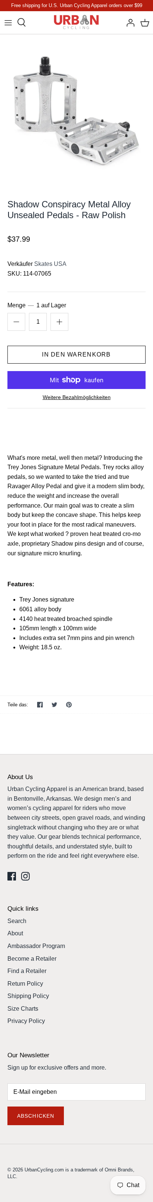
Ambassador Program (36, 946)
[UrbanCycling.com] (76, 22)
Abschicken (35, 1116)
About (15, 933)
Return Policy (25, 983)
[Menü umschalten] (8, 22)
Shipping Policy (28, 996)
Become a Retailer (31, 958)
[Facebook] (11, 876)
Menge (36, 305)
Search (16, 921)
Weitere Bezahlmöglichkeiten (77, 397)
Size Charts (22, 1008)
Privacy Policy (26, 1021)
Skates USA (50, 264)
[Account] (128, 22)
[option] (76, 111)
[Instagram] (25, 876)
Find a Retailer (26, 971)
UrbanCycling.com (44, 1170)
